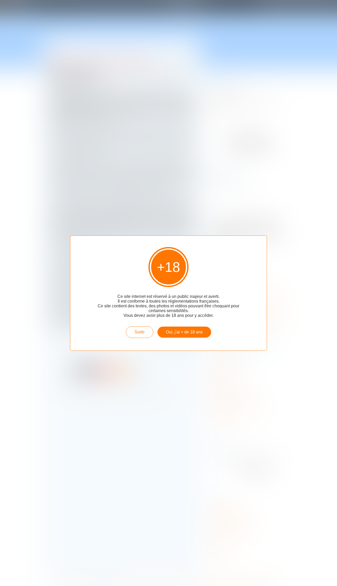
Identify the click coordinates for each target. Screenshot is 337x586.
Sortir (140, 332)
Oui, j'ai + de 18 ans (184, 332)
